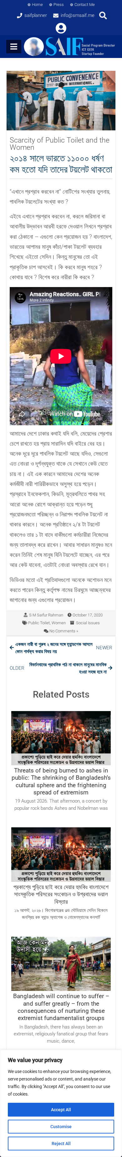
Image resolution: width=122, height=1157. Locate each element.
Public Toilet (39, 622)
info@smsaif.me (77, 15)
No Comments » (63, 631)
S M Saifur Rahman (46, 615)
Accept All (61, 1109)
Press (58, 4)
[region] (61, 1103)
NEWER (63, 647)
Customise (61, 1126)
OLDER (58, 668)
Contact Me (84, 4)
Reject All (61, 1143)
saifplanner (35, 15)
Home (37, 4)
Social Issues (88, 622)
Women (59, 622)
